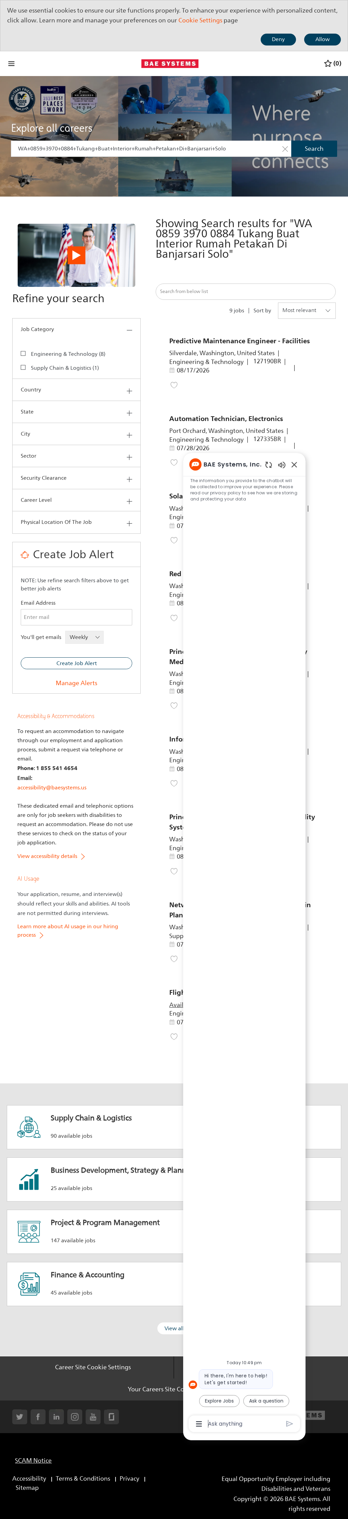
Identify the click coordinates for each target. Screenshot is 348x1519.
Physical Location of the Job (56, 522)
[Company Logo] (169, 63)
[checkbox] (176, 384)
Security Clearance (44, 478)
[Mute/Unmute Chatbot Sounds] (282, 465)
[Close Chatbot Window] (294, 464)
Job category (37, 329)
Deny (278, 39)
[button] (285, 148)
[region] (244, 943)
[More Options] (199, 1424)
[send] (289, 1424)
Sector (28, 456)
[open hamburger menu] (11, 63)
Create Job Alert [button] (76, 663)
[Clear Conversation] (269, 464)
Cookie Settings (200, 20)
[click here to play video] (76, 255)
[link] (76, 683)
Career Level (36, 500)
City (25, 433)
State (27, 411)
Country (31, 389)
